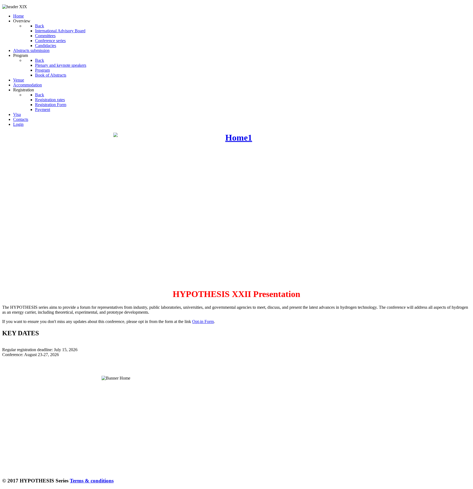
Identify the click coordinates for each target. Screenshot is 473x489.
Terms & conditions (92, 481)
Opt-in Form (203, 321)
